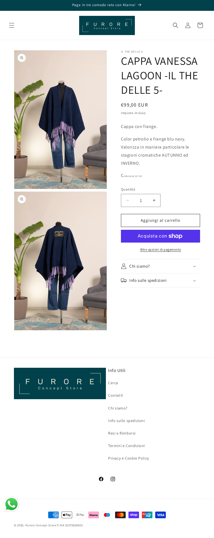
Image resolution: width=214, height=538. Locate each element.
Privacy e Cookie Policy (128, 458)
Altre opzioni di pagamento (160, 249)
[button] (12, 25)
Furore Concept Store (40, 525)
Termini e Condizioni (126, 445)
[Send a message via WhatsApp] (11, 504)
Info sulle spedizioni (126, 420)
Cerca (113, 382)
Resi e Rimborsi (122, 433)
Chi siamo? (118, 408)
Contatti (115, 395)
